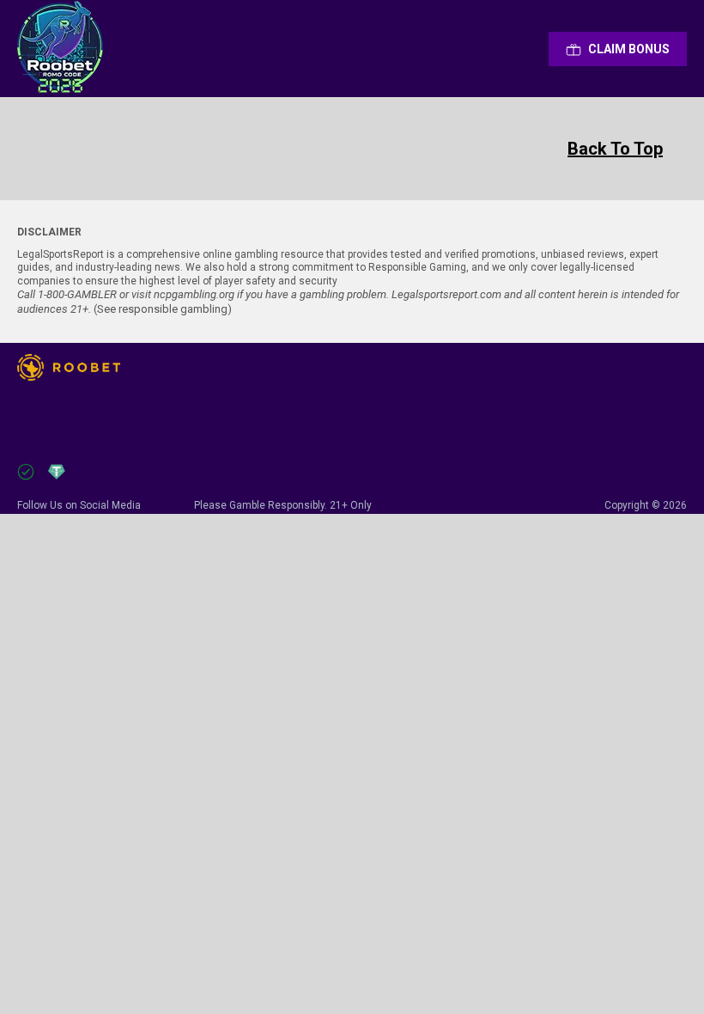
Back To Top (615, 148)
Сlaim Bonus (629, 49)
